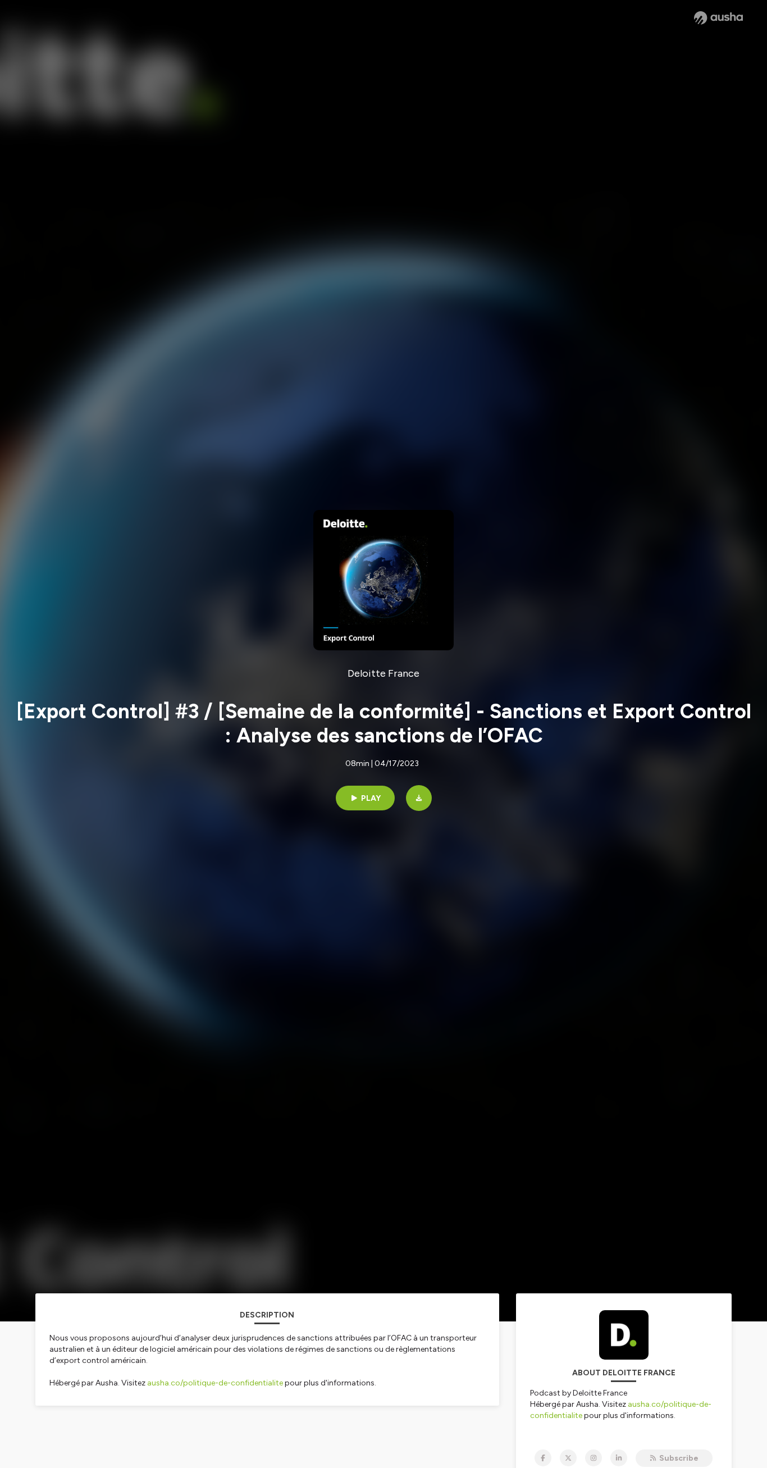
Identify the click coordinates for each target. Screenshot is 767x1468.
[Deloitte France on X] (568, 1457)
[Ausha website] (718, 18)
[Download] (419, 798)
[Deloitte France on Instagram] (593, 1457)
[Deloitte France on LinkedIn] (618, 1457)
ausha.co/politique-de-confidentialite (215, 1383)
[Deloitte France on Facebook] (543, 1457)
